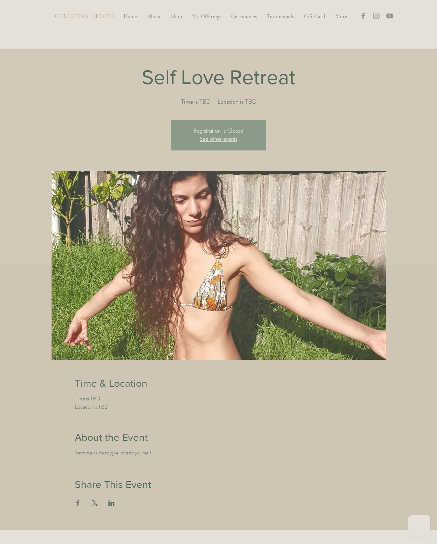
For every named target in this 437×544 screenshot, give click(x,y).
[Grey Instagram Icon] (376, 16)
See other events (218, 139)
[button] (405, 14)
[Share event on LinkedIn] (111, 503)
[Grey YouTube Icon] (389, 16)
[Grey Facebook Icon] (363, 16)
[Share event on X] (94, 503)
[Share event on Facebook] (78, 503)
